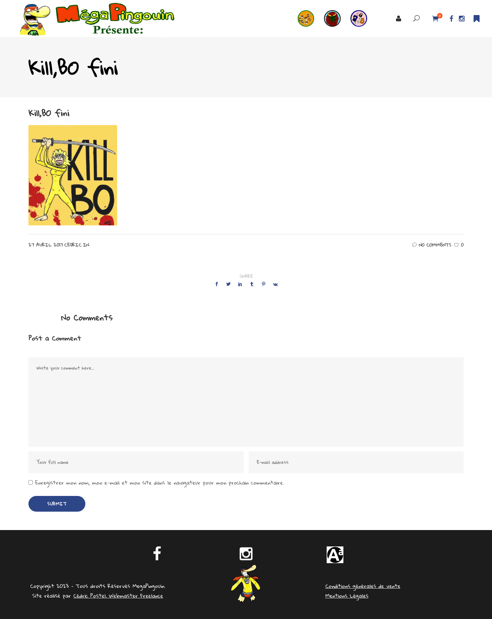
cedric (73, 244)
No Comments (435, 244)
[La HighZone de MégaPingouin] (311, 18)
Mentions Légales (346, 596)
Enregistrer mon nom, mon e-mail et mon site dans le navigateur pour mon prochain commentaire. (159, 483)
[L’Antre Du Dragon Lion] (337, 18)
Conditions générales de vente (362, 586)
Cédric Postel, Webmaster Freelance (118, 596)
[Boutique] (363, 18)
